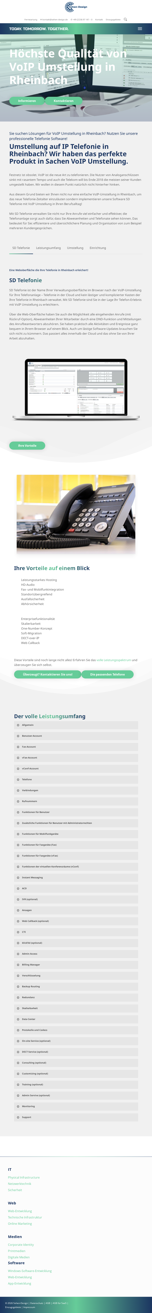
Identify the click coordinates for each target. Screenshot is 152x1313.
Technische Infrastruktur (25, 1217)
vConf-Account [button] (30, 768)
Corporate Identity (21, 1245)
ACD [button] (24, 888)
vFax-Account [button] (29, 757)
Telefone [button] (27, 779)
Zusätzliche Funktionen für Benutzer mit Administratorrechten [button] (57, 823)
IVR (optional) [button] (30, 899)
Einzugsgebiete (13, 1307)
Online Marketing (20, 1224)
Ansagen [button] (27, 910)
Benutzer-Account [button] (32, 735)
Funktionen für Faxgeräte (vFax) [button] (40, 855)
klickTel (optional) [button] (32, 942)
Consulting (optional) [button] (34, 1062)
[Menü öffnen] (139, 28)
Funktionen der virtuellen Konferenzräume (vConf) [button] (50, 866)
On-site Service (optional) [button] (36, 1040)
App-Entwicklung (19, 1283)
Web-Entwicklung (20, 1211)
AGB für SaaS (60, 1303)
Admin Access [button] (29, 953)
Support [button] (26, 1117)
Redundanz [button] (28, 997)
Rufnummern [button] (29, 801)
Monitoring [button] (28, 1106)
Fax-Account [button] (29, 746)
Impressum (29, 1307)
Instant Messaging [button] (32, 877)
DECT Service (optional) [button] (35, 1051)
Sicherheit (15, 1190)
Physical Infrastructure (24, 1177)
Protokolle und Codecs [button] (34, 1030)
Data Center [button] (28, 1019)
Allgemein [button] (28, 724)
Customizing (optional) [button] (35, 1073)
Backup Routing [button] (31, 986)
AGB (48, 1303)
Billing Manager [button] (31, 964)
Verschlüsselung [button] (31, 975)
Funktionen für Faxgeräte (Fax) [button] (39, 844)
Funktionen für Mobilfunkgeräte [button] (40, 833)
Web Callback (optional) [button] (35, 921)
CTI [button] (24, 932)
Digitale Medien (19, 1257)
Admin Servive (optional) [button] (36, 1095)
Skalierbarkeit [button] (30, 1008)
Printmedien (16, 1251)
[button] (27, 101)
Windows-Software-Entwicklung (30, 1271)
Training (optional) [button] (32, 1084)
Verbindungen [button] (30, 790)
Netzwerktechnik (19, 1184)
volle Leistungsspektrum (114, 660)
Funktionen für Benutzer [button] (35, 812)
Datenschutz (36, 1303)
